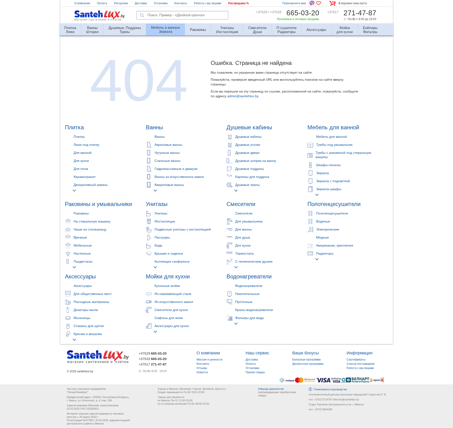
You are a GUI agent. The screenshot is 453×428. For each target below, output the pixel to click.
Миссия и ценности (209, 359)
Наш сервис (257, 353)
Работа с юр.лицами (207, 3)
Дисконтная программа (307, 363)
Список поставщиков (360, 363)
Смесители (240, 204)
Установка (161, 3)
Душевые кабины (249, 127)
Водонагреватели (249, 276)
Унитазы (157, 204)
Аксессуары (80, 276)
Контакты (180, 3)
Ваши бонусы (305, 353)
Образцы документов (271, 388)
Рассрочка (121, 3)
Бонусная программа (306, 359)
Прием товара (255, 372)
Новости (202, 372)
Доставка (141, 3)
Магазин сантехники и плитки (98, 19)
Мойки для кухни (168, 276)
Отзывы (202, 368)
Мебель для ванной (333, 127)
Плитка (74, 127)
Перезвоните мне (294, 3)
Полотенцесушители (334, 204)
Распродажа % (238, 3)
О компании (82, 3)
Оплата (102, 3)
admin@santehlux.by (243, 96)
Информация (360, 353)
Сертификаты (356, 359)
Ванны (154, 127)
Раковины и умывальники (98, 204)
